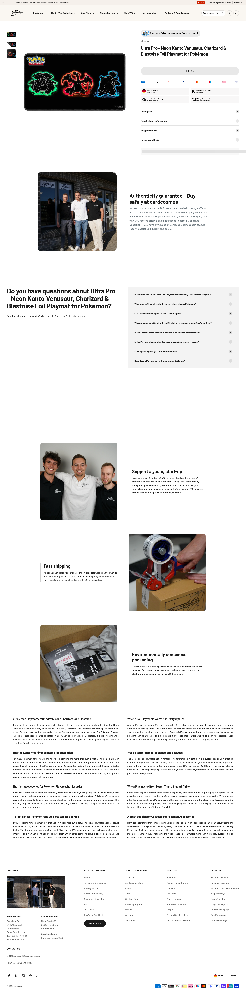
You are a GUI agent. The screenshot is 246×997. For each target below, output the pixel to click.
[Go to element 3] (11, 54)
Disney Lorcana (107, 13)
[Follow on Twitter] (16, 976)
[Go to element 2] (11, 44)
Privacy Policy (91, 888)
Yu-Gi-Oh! (171, 888)
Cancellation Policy (93, 893)
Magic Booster (218, 899)
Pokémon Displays (220, 882)
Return (128, 909)
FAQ (86, 904)
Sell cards (130, 920)
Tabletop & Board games (177, 13)
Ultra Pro (145, 40)
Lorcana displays (219, 920)
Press (128, 888)
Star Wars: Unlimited (177, 904)
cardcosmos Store (134, 882)
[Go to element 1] (11, 35)
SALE (202, 2)
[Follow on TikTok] (38, 976)
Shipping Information (94, 899)
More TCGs (129, 13)
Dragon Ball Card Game (178, 915)
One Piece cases (219, 915)
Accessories (149, 13)
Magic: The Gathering (62, 13)
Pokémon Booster (220, 877)
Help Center (56, 316)
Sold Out (190, 71)
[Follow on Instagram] (23, 976)
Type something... (212, 14)
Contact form (131, 899)
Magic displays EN (219, 904)
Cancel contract (95, 923)
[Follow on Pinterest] (30, 976)
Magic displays (218, 893)
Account (129, 915)
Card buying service (216, 2)
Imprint (87, 877)
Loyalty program (133, 904)
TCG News (89, 909)
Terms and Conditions (95, 882)
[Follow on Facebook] (9, 976)
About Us (129, 877)
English (237, 2)
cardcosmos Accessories (179, 920)
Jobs (127, 893)
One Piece (86, 13)
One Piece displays (220, 909)
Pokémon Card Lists (94, 915)
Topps (170, 909)
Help (229, 2)
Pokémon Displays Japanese (225, 888)
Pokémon (38, 13)
